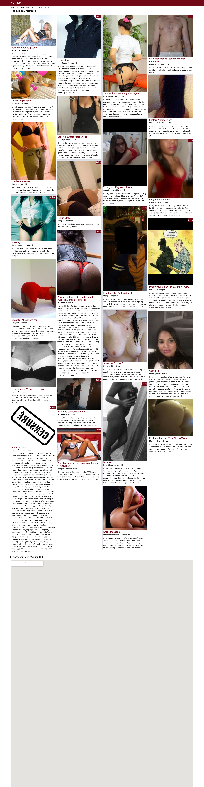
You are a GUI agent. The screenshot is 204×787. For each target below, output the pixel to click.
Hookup (13, 7)
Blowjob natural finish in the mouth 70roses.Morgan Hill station (75, 298)
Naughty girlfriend (21, 100)
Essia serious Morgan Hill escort (29, 389)
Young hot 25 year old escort (118, 187)
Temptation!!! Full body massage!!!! (121, 93)
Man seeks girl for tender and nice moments (167, 60)
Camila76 (154, 370)
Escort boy (63, 60)
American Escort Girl (114, 363)
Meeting (16, 242)
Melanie (107, 462)
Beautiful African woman (25, 320)
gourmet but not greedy (24, 47)
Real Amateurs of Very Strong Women (169, 438)
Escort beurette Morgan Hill (72, 136)
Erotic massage (111, 532)
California (34, 7)
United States (24, 7)
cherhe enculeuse (21, 181)
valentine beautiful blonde (71, 411)
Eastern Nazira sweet (160, 120)
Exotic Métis (64, 218)
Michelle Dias (19, 447)
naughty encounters (160, 199)
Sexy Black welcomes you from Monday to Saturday (78, 464)
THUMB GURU (16, 3)
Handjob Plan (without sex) (117, 293)
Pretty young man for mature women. (169, 287)
